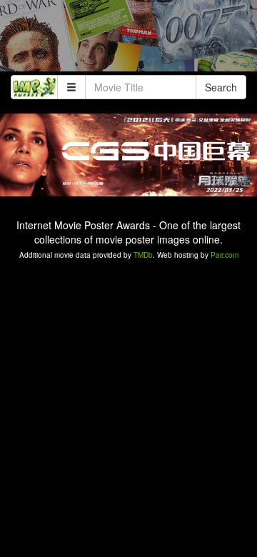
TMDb (143, 255)
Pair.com (224, 255)
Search (221, 87)
